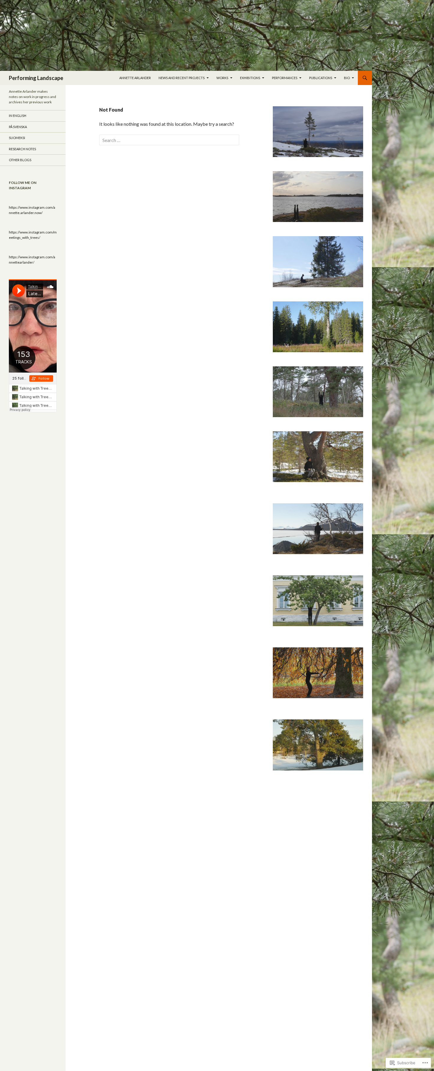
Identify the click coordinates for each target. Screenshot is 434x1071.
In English (17, 115)
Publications (320, 78)
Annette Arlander (135, 78)
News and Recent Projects (182, 78)
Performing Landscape (36, 78)
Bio (347, 78)
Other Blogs (20, 160)
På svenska (18, 127)
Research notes (22, 149)
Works (222, 78)
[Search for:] (169, 140)
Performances (284, 78)
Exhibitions (250, 78)
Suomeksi (17, 138)
